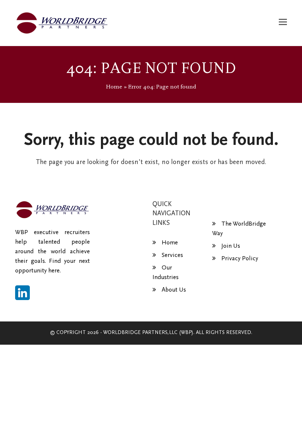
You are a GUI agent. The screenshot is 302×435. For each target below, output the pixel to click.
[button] (283, 22)
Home (114, 86)
